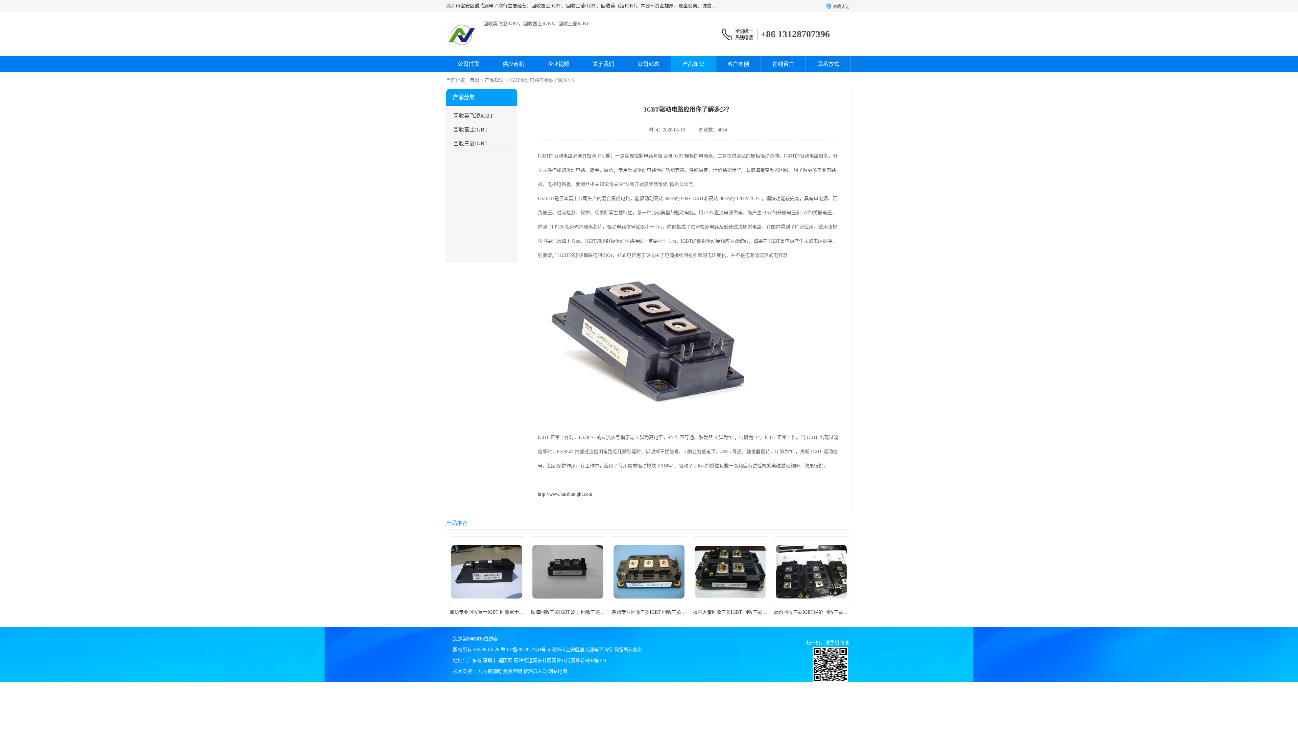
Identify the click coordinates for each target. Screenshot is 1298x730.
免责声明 (512, 671)
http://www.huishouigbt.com (565, 494)
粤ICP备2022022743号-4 (525, 649)
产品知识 (693, 64)
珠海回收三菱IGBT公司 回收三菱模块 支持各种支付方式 (538, 612)
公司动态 (648, 64)
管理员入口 (535, 671)
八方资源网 (490, 671)
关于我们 (603, 64)
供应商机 (513, 64)
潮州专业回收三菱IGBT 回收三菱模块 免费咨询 (609, 612)
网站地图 (557, 671)
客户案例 (738, 64)
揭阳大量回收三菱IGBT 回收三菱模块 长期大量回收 (695, 612)
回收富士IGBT (470, 129)
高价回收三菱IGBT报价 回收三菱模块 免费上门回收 (776, 612)
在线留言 (783, 64)
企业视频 (558, 64)
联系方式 (828, 64)
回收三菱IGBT (470, 143)
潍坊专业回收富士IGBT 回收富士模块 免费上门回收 (452, 612)
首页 (474, 80)
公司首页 (468, 64)
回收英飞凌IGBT (473, 116)
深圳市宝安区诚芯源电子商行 (582, 649)
